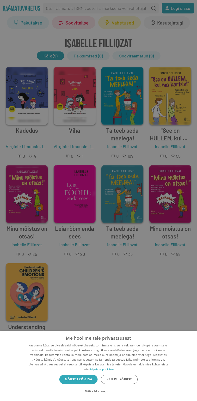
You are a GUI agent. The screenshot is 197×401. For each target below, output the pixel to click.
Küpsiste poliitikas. (102, 369)
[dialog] (98, 366)
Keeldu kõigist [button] (119, 379)
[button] (98, 391)
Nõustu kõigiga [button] (78, 379)
